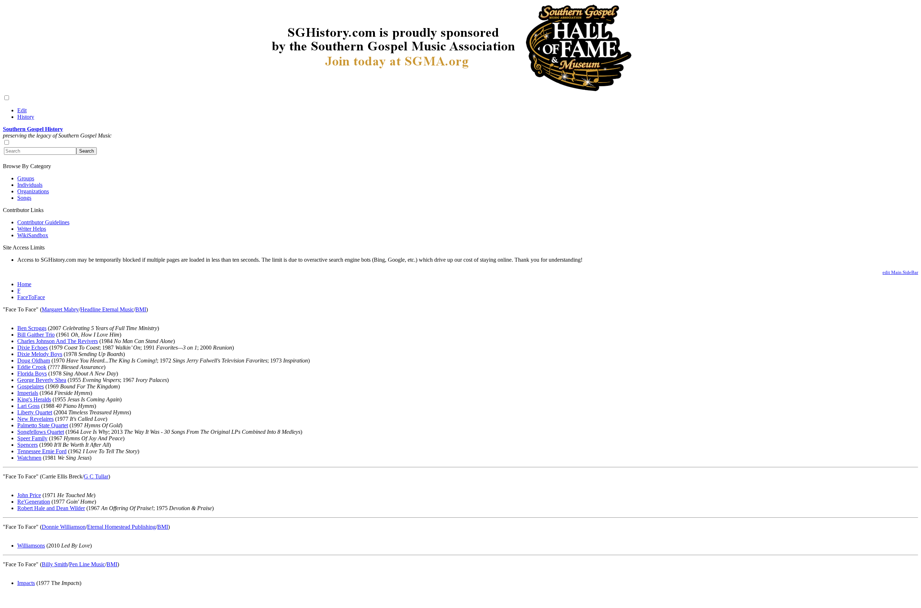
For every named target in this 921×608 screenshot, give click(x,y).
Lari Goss (28, 406)
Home (24, 284)
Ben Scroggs (31, 328)
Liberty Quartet (34, 412)
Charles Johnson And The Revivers (57, 341)
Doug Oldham (33, 360)
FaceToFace (31, 297)
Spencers (27, 445)
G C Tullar (96, 476)
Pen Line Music (87, 564)
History (25, 117)
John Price (29, 495)
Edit (22, 110)
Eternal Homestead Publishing (121, 527)
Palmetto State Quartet (42, 425)
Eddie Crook (31, 367)
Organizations (33, 191)
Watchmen (29, 458)
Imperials (27, 393)
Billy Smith (55, 564)
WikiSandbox (32, 235)
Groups (25, 178)
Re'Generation (33, 502)
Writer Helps (31, 229)
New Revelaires (35, 419)
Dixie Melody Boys (39, 354)
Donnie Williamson (64, 527)
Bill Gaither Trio (36, 335)
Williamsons (31, 545)
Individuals (29, 185)
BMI (140, 309)
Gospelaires (30, 386)
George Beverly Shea (41, 380)
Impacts (26, 583)
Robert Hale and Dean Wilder (51, 508)
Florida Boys (32, 373)
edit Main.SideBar (900, 272)
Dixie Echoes (32, 347)
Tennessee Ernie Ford (42, 451)
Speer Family (32, 438)
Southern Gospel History (33, 129)
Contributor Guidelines (43, 222)
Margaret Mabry (60, 309)
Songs (24, 198)
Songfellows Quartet (40, 432)
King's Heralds (34, 399)
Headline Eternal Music (107, 309)
